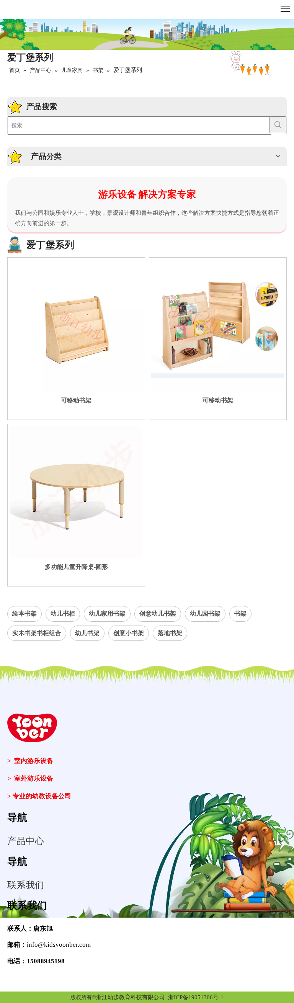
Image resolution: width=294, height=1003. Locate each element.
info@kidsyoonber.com (59, 944)
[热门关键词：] (278, 124)
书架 (240, 613)
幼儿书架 (87, 633)
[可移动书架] (76, 325)
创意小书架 (128, 633)
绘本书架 (24, 613)
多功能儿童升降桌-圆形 (76, 567)
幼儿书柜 (63, 613)
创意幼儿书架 (157, 613)
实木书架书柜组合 (36, 633)
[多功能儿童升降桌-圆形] (76, 492)
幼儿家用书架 (107, 613)
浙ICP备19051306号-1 (196, 997)
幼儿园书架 (205, 613)
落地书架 (170, 633)
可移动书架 (76, 400)
